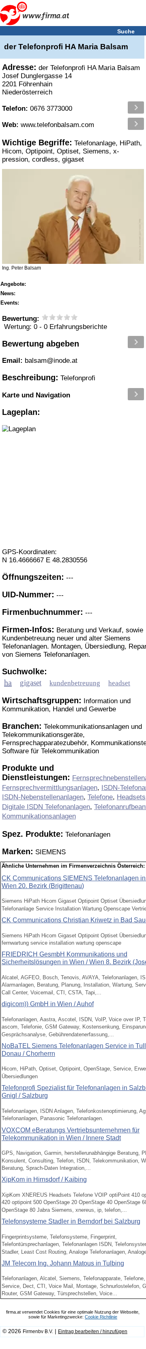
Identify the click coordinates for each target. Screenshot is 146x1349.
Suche (126, 31)
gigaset (30, 682)
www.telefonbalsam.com (48, 125)
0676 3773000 (37, 108)
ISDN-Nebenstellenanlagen (43, 797)
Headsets (131, 797)
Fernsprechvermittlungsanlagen (49, 788)
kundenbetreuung (74, 683)
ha (8, 682)
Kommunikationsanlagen (39, 816)
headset (119, 683)
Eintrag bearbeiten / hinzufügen (92, 1331)
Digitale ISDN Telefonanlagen (46, 807)
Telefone (100, 797)
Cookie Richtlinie (101, 1316)
